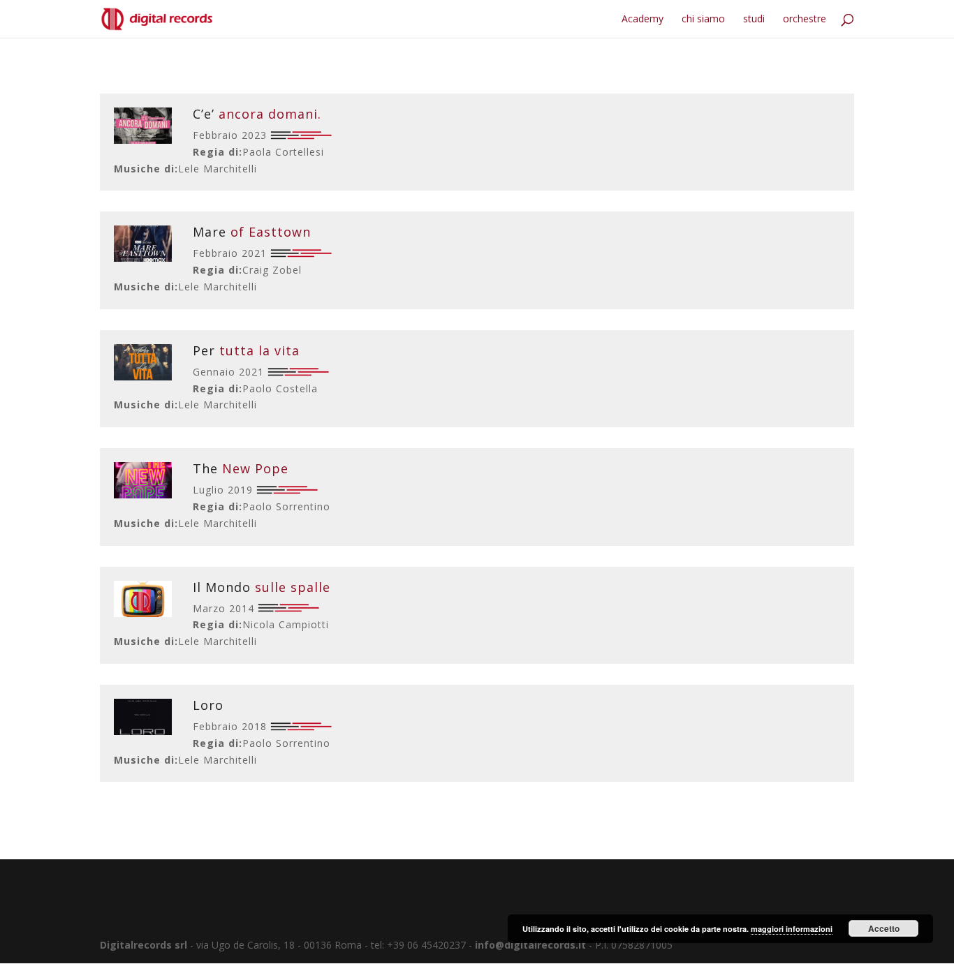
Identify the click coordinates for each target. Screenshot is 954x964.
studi (754, 19)
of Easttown (252, 231)
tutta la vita (246, 350)
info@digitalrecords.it (530, 944)
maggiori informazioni (791, 929)
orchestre (804, 19)
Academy (642, 19)
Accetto (884, 928)
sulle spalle (261, 587)
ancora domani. (257, 113)
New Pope (240, 468)
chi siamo (703, 19)
